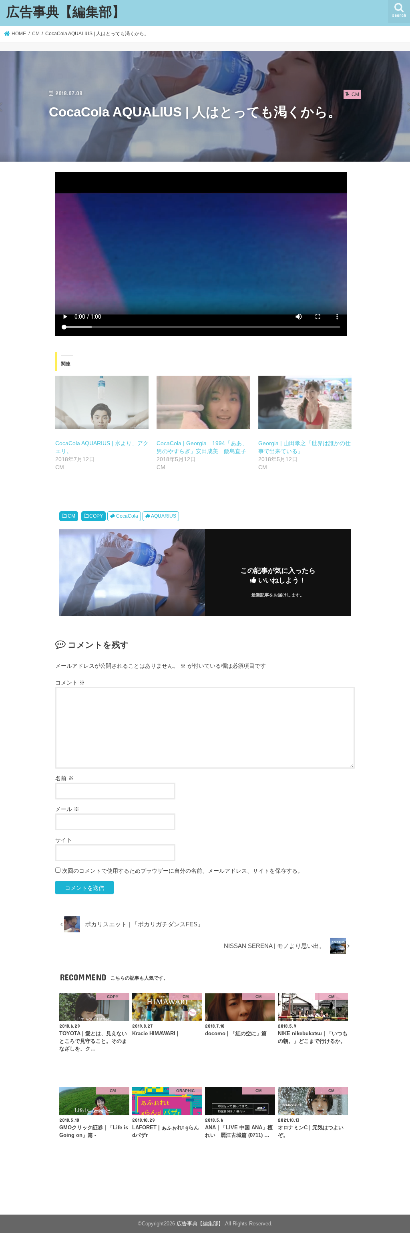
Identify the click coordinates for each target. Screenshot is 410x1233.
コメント (70, 682)
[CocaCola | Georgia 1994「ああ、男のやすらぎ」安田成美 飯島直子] (203, 402)
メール (67, 809)
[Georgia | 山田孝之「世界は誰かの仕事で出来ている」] (305, 402)
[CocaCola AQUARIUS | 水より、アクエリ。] (102, 402)
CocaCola (127, 516)
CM (71, 516)
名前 (64, 778)
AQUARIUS (163, 516)
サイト (63, 840)
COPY (96, 516)
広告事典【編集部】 (65, 11)
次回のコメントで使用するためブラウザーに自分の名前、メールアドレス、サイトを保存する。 (182, 871)
